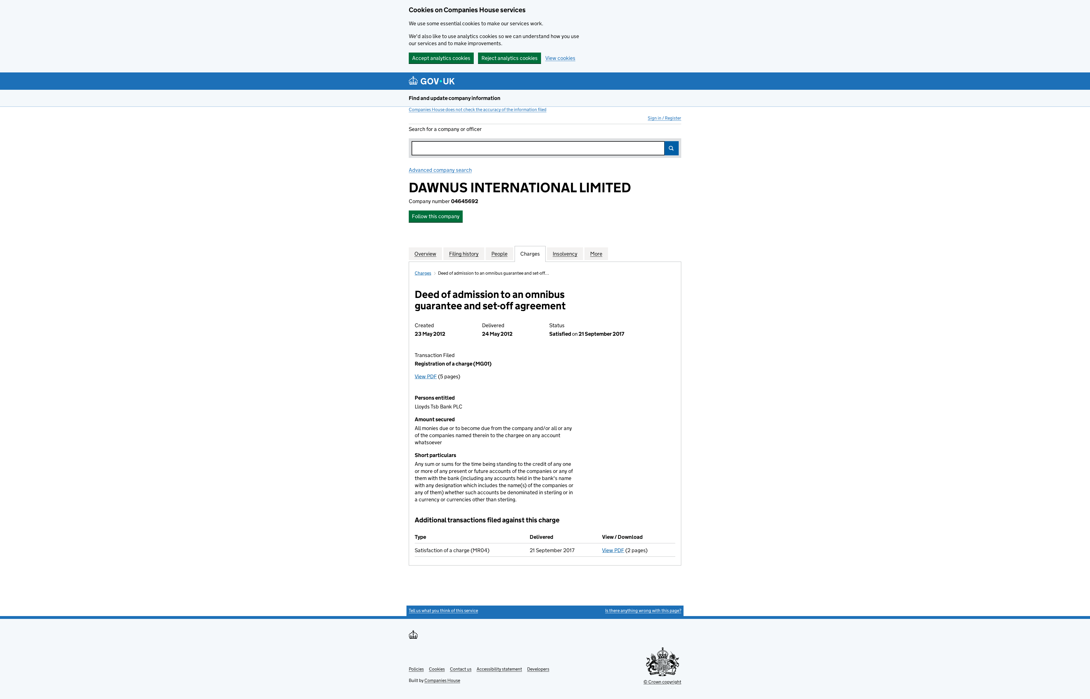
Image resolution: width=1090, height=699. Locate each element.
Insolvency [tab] (565, 254)
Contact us (460, 669)
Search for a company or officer (445, 129)
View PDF (426, 376)
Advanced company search (440, 170)
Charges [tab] (530, 254)
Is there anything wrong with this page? (643, 610)
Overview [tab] (425, 254)
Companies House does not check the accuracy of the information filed (477, 109)
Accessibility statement (499, 669)
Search (672, 148)
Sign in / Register (664, 118)
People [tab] (499, 254)
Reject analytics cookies (509, 58)
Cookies (437, 669)
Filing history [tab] (464, 254)
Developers (538, 669)
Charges (423, 273)
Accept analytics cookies (441, 58)
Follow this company (436, 216)
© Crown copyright (662, 682)
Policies (416, 669)
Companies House (442, 680)
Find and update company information (454, 98)
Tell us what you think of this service (443, 610)
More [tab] (596, 254)
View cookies (560, 58)
